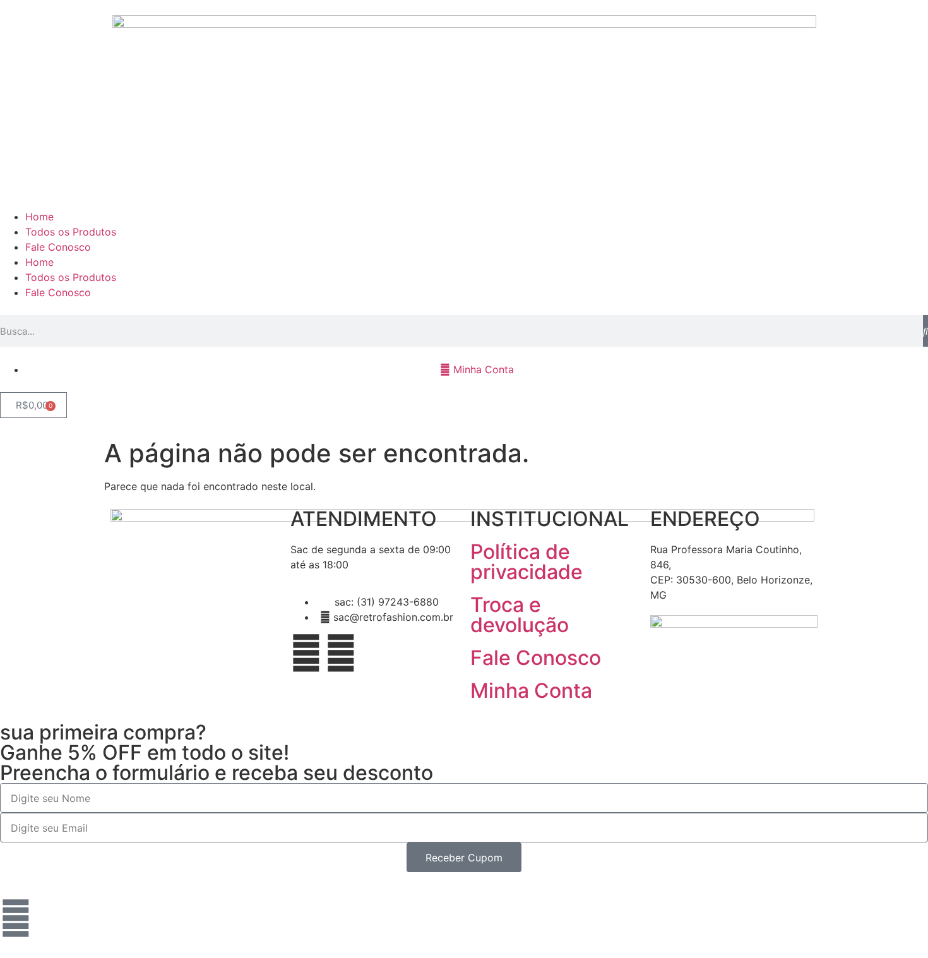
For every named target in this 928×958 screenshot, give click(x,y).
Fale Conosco (58, 247)
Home (39, 216)
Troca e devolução (519, 614)
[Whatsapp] (16, 918)
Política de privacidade (526, 561)
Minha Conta (531, 690)
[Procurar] (925, 331)
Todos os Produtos (70, 231)
